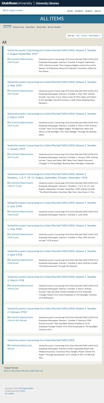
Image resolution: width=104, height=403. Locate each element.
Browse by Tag (18, 27)
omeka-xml (34, 371)
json (26, 371)
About (97, 11)
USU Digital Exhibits (26, 388)
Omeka (22, 391)
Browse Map (41, 27)
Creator (84, 36)
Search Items (30, 27)
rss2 (41, 371)
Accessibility (9, 393)
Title (78, 36)
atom (6, 371)
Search (88, 11)
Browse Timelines (54, 27)
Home (70, 11)
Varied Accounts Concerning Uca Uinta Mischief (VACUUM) (40, 340)
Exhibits (79, 11)
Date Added (94, 36)
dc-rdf (11, 371)
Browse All (7, 27)
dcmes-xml (19, 371)
